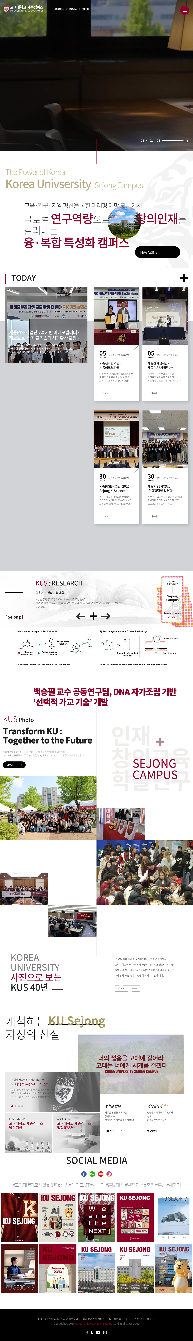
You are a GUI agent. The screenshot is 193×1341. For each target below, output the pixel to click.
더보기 (184, 281)
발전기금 (73, 9)
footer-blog (92, 1332)
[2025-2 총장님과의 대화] (24, 889)
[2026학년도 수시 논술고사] (48, 808)
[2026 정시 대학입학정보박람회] (120, 824)
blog (92, 1174)
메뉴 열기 (184, 10)
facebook (84, 1174)
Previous (80, 616)
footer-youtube (98, 1332)
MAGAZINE (149, 252)
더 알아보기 (109, 1130)
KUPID (85, 9)
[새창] (131, 1064)
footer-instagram (105, 1332)
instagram (109, 1174)
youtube (100, 1174)
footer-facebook (87, 1332)
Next (105, 616)
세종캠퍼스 (59, 9)
